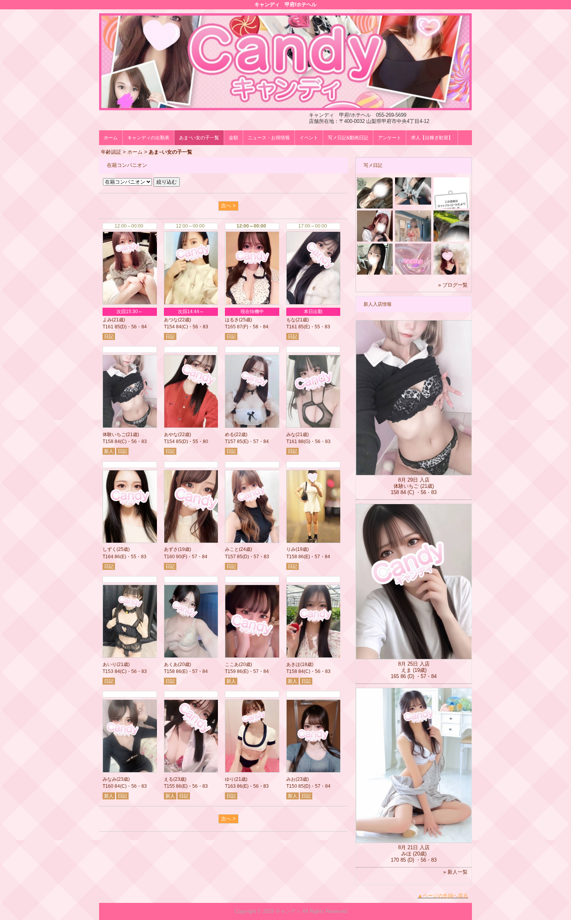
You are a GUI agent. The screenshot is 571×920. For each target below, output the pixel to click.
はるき (232, 319)
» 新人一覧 (455, 872)
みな (291, 434)
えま (406, 670)
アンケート (389, 137)
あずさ (171, 549)
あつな (171, 319)
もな (291, 319)
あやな (171, 434)
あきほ (293, 664)
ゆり (229, 779)
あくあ (171, 664)
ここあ (232, 664)
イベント (308, 137)
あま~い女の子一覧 (199, 137)
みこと (232, 549)
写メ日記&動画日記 (348, 137)
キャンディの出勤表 (148, 137)
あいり (110, 664)
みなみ (110, 779)
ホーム (111, 137)
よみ (107, 319)
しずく (110, 549)
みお (291, 779)
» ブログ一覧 (453, 285)
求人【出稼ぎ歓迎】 (432, 137)
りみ (291, 549)
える (168, 779)
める (229, 434)
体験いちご (114, 434)
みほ (406, 854)
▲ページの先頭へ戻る (443, 896)
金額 (233, 137)
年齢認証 (111, 152)
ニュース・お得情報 (269, 137)
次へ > (228, 206)
